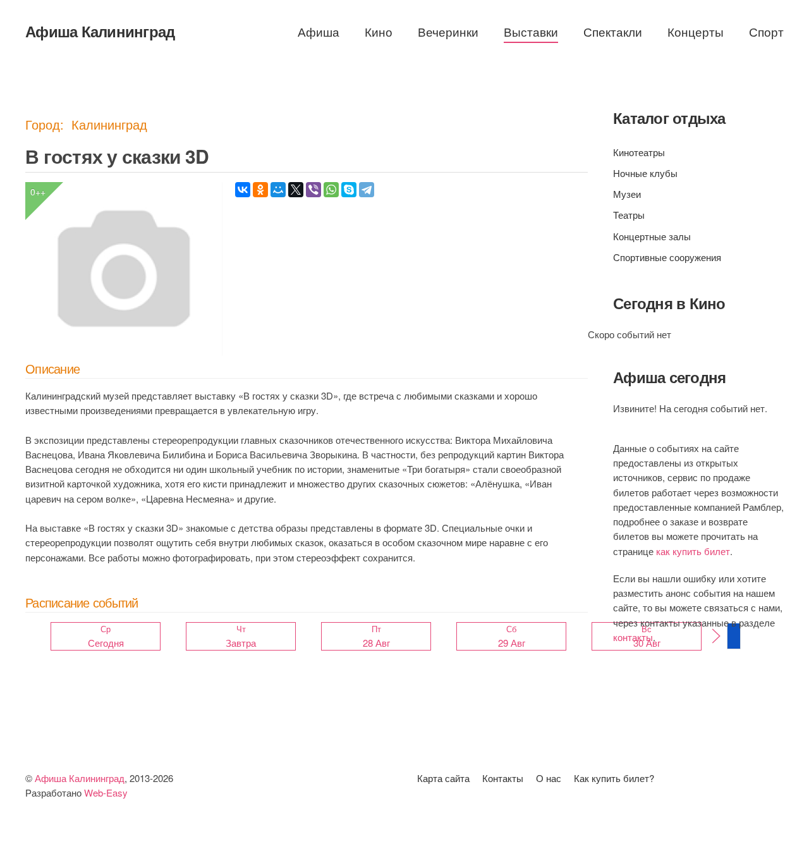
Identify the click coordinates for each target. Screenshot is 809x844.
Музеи (627, 193)
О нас (548, 778)
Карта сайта (443, 778)
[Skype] (348, 189)
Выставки (531, 31)
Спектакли (612, 31)
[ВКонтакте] (242, 189)
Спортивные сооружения (667, 257)
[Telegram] (366, 189)
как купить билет (693, 551)
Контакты (502, 778)
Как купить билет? (614, 778)
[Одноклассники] (260, 189)
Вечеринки (448, 31)
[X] (295, 189)
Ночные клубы (645, 173)
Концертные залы (652, 236)
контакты (633, 637)
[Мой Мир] (278, 189)
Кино (378, 31)
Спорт (766, 31)
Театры (629, 214)
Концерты (695, 31)
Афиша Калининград (99, 31)
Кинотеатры (639, 152)
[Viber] (313, 189)
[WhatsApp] (331, 189)
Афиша (318, 31)
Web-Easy (106, 792)
